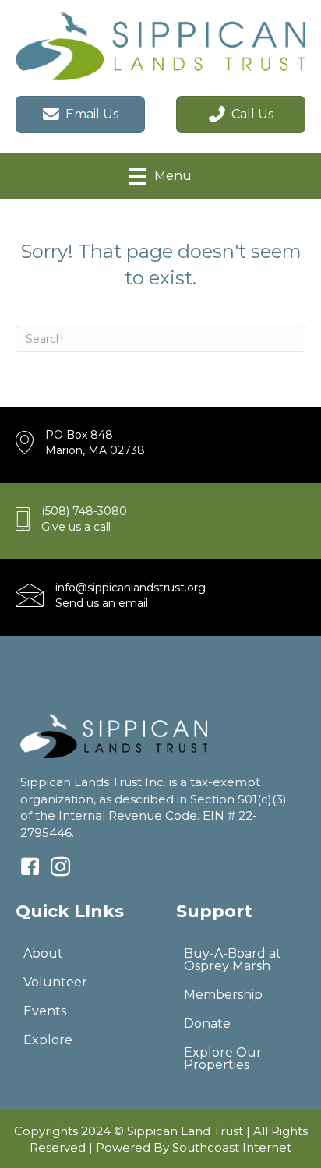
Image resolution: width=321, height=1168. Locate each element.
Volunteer (55, 982)
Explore (47, 1039)
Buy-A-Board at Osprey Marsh (232, 959)
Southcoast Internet (231, 1147)
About (43, 953)
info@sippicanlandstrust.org (130, 587)
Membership (223, 994)
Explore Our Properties (223, 1058)
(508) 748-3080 (84, 511)
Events (44, 1011)
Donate (207, 1023)
